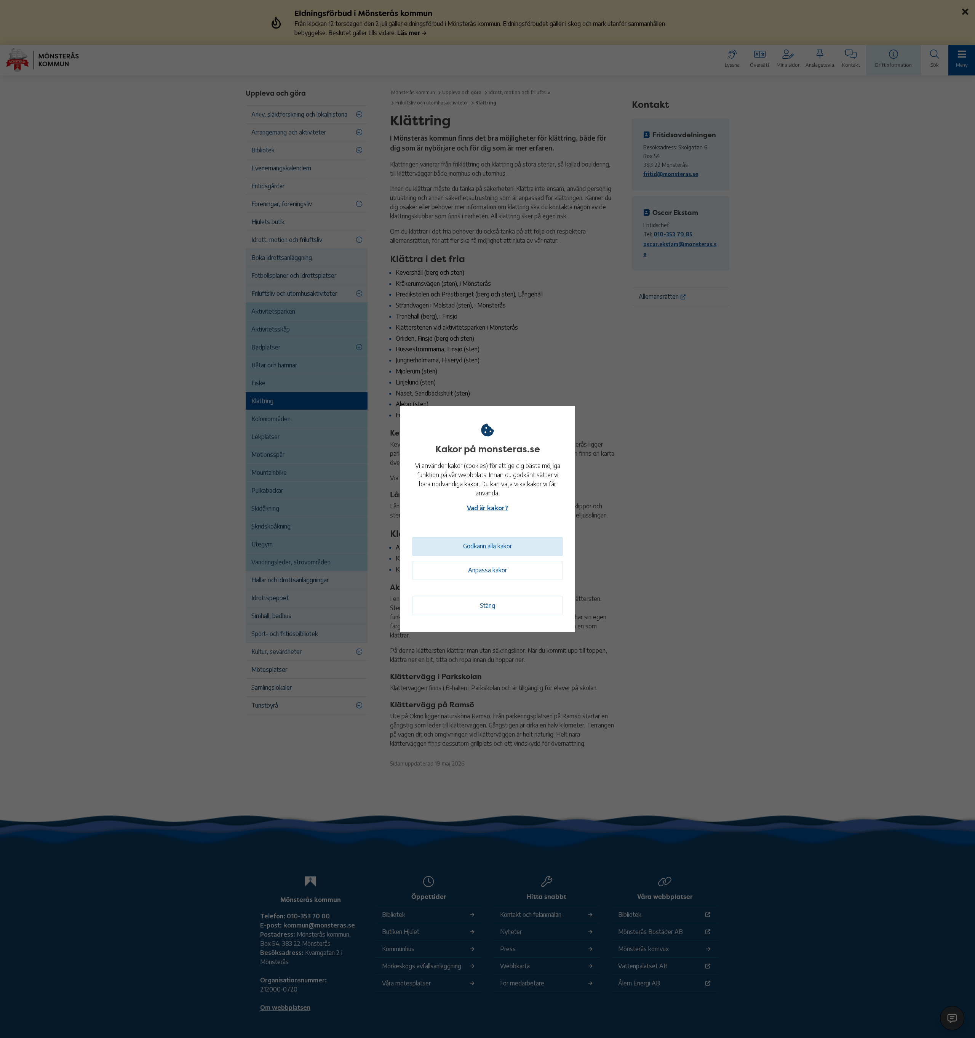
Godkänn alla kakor (487, 546)
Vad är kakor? (487, 508)
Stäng (487, 605)
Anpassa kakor (487, 570)
